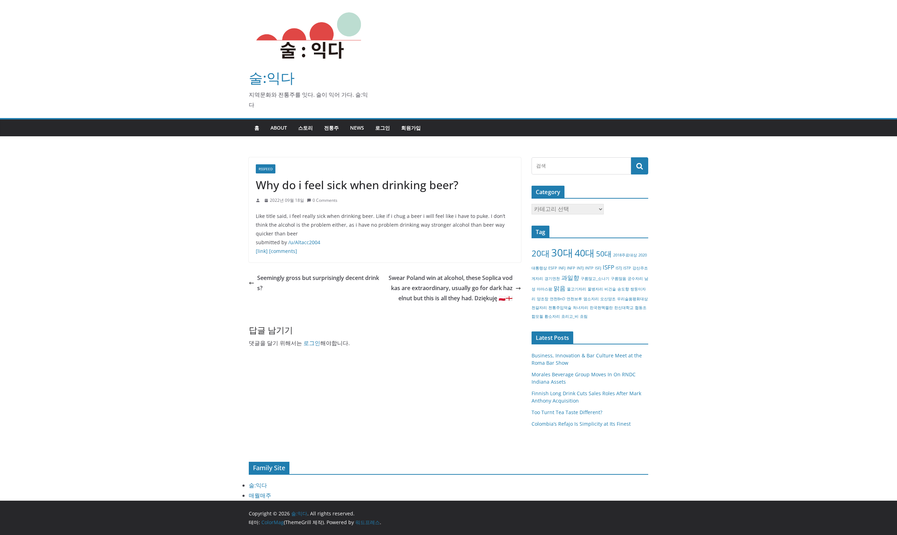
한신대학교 (624, 307)
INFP (571, 268)
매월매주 (260, 495)
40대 (585, 252)
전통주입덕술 (559, 307)
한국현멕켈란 (601, 307)
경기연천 (552, 278)
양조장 (542, 298)
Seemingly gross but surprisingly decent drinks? (318, 283)
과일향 (570, 278)
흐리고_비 (569, 316)
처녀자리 (580, 307)
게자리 (537, 278)
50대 (604, 254)
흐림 (584, 316)
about (279, 127)
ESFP (552, 268)
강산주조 (640, 268)
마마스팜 (544, 289)
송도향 (623, 289)
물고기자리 (576, 289)
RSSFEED (266, 168)
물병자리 (595, 289)
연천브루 (574, 298)
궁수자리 (635, 278)
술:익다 (272, 77)
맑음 (560, 288)
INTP (589, 268)
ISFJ (598, 268)
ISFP (608, 267)
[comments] (283, 251)
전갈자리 (539, 307)
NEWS (357, 127)
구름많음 (618, 278)
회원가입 (411, 127)
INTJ (580, 268)
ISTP (627, 268)
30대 (562, 253)
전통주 (331, 127)
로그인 (382, 127)
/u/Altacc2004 (304, 242)
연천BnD (557, 298)
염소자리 (591, 298)
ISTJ (619, 268)
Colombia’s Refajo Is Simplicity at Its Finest (581, 423)
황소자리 (552, 316)
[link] (262, 251)
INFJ (562, 268)
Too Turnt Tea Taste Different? (567, 412)
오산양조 (608, 298)
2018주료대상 (625, 255)
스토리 (305, 127)
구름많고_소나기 (595, 278)
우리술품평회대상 (632, 298)
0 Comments (325, 200)
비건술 (610, 289)
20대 (541, 253)
